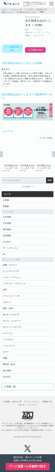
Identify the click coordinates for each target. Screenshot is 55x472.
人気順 (6, 200)
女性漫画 (7, 236)
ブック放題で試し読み (12, 48)
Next (53, 154)
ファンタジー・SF (11, 296)
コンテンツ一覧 (15, 9)
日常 (5, 290)
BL (4, 254)
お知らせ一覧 (17, 401)
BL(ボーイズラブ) (11, 315)
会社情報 (6, 401)
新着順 (6, 206)
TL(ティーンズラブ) (12, 327)
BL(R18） (7, 377)
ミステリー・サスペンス (14, 283)
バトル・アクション (12, 277)
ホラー (6, 352)
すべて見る (47, 138)
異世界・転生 (9, 364)
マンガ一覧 (28, 9)
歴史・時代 (8, 308)
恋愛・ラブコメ (8, 12)
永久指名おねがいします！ (27, 12)
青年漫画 (7, 229)
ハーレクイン (9, 346)
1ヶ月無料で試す (35, 50)
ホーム (4, 9)
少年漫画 (7, 217)
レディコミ (8, 333)
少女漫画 (7, 223)
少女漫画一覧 (40, 9)
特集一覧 (11, 386)
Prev (1, 154)
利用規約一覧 (47, 401)
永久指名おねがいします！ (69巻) (38, 23)
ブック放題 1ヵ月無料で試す (27, 466)
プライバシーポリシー (32, 401)
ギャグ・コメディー (12, 321)
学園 (5, 358)
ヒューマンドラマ (11, 271)
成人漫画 (7, 370)
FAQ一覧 (21, 405)
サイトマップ (32, 405)
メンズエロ (8, 339)
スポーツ (7, 302)
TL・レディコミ (10, 248)
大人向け (7, 242)
